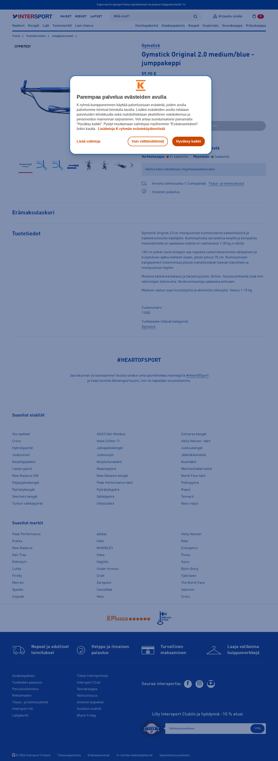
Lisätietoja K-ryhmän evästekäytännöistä (131, 129)
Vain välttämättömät (148, 141)
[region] (140, 115)
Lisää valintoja (88, 141)
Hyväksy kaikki (188, 141)
